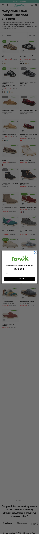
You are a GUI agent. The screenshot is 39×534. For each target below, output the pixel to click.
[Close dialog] (35, 252)
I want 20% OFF (19, 279)
